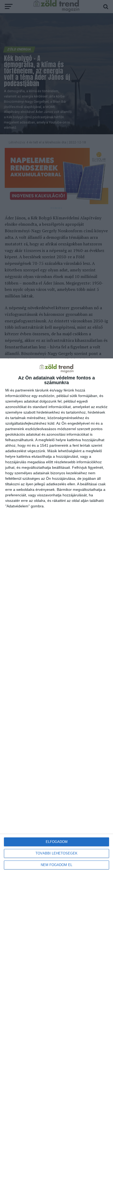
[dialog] (56, 776)
